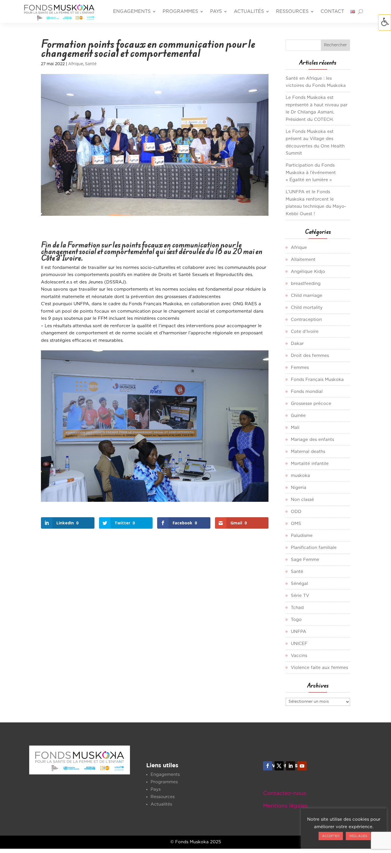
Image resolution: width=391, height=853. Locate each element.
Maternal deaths (308, 452)
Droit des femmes (310, 355)
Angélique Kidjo (308, 271)
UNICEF (299, 644)
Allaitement (303, 259)
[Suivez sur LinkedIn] (290, 765)
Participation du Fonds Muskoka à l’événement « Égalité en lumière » (311, 172)
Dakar (297, 343)
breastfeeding (306, 283)
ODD (296, 512)
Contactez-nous (284, 793)
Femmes (300, 367)
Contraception (306, 319)
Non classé (302, 500)
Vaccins (299, 656)
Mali (295, 427)
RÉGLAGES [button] (358, 836)
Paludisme (302, 536)
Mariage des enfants (312, 440)
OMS (296, 524)
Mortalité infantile (310, 464)
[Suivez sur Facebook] (267, 765)
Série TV (300, 596)
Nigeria (298, 488)
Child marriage (306, 295)
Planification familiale (314, 548)
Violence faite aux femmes (319, 668)
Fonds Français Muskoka (317, 379)
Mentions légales (285, 806)
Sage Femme (305, 560)
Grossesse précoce (311, 403)
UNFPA (298, 632)
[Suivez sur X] (279, 765)
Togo (296, 620)
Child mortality (307, 307)
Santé (90, 64)
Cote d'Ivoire (305, 331)
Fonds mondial (307, 391)
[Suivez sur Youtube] (302, 765)
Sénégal (299, 584)
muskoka (300, 476)
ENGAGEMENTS (132, 11)
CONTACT (332, 11)
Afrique (75, 64)
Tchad (297, 608)
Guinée (298, 415)
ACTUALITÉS (249, 11)
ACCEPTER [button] (330, 836)
